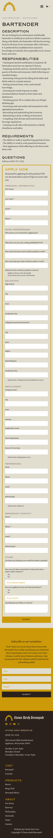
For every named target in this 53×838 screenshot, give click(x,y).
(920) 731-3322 (12, 735)
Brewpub (9, 769)
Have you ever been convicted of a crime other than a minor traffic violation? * (24, 570)
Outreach (9, 815)
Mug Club (9, 788)
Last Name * (9, 199)
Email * (8, 209)
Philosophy (10, 811)
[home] (9, 6)
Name (7, 467)
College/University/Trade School (17, 322)
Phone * (8, 219)
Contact (8, 773)
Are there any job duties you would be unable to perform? (26, 560)
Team (7, 820)
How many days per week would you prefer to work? (24, 261)
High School (9, 284)
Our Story (9, 803)
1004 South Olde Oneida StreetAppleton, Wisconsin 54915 (19, 742)
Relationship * (10, 546)
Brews (8, 784)
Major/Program (10, 361)
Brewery (9, 807)
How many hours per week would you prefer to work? (25, 251)
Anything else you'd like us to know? (18, 603)
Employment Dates (12, 428)
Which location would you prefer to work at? (21, 270)
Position (8, 419)
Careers (8, 824)
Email (7, 487)
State (7, 304)
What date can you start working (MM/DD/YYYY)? (24, 243)
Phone (7, 477)
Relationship (10, 497)
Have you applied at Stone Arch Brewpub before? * (23, 587)
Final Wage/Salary (12, 438)
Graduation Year (11, 314)
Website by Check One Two (26, 829)
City (6, 294)
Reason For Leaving (12, 448)
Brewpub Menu (12, 792)
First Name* (9, 189)
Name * (8, 517)
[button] (42, 6)
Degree (7, 351)
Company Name (11, 390)
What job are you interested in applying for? (21, 233)
